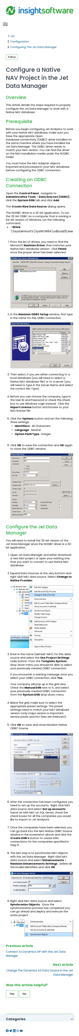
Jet (12, 36)
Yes (12, 994)
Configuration (19, 41)
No (24, 994)
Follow (12, 57)
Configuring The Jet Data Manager (33, 47)
